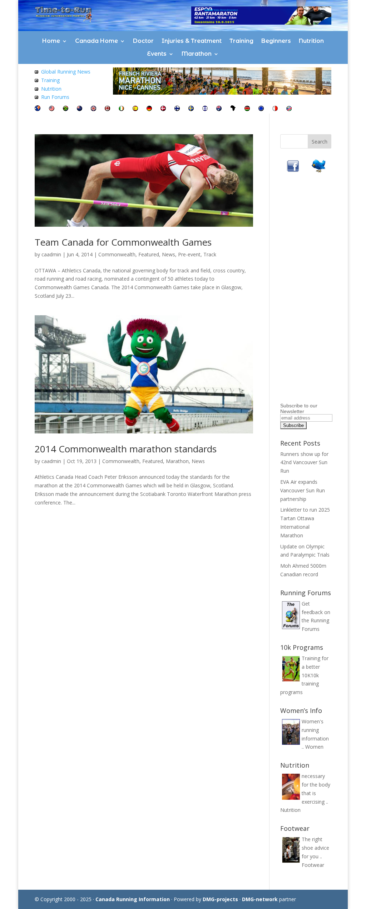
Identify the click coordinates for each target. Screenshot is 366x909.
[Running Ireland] (121, 109)
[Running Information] (37, 109)
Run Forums (55, 97)
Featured (148, 254)
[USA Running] (51, 109)
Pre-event (189, 254)
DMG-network (260, 899)
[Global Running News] (36, 71)
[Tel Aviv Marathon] (205, 109)
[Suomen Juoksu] (177, 109)
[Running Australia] (219, 109)
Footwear (313, 865)
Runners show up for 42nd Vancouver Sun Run (304, 462)
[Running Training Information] (36, 97)
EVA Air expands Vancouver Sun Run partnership (302, 490)
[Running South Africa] (65, 109)
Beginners (276, 40)
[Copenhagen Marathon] (163, 109)
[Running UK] (93, 109)
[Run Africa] (233, 109)
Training (241, 40)
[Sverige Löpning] (191, 109)
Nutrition (311, 40)
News (168, 254)
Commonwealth (116, 254)
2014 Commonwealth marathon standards (126, 448)
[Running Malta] (275, 109)
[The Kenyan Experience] (247, 109)
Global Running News (65, 71)
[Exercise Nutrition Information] (36, 88)
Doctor (143, 40)
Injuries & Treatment (192, 40)
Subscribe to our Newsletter (298, 408)
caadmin (51, 254)
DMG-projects (220, 899)
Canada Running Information (132, 899)
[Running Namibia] (289, 109)
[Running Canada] (107, 109)
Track (209, 254)
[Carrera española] (135, 109)
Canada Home (96, 40)
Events (157, 53)
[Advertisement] (323, 293)
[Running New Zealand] (79, 109)
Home (51, 40)
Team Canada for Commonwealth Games (123, 242)
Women (314, 746)
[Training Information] (36, 80)
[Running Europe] (261, 109)
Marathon (197, 53)
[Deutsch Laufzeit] (149, 109)
